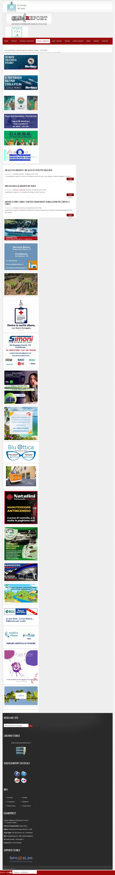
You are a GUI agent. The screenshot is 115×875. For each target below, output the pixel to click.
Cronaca (16, 174)
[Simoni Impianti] (21, 351)
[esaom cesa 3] (21, 229)
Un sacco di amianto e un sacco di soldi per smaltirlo (28, 170)
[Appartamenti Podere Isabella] (21, 667)
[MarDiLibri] (21, 121)
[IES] (21, 387)
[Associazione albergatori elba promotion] (21, 103)
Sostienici (25, 802)
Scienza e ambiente (19, 190)
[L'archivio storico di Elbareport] (21, 751)
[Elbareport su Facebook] (17, 774)
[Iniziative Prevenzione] (21, 507)
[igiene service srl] (21, 543)
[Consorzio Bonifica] (21, 593)
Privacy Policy (11, 806)
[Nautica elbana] (21, 637)
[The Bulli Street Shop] (21, 476)
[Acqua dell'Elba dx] (17, 32)
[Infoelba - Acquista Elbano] (21, 423)
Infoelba (12, 869)
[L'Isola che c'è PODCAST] (21, 315)
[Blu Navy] (21, 62)
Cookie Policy (26, 806)
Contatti (24, 797)
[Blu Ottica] (21, 452)
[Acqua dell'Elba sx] (17, 6)
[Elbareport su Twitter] (24, 774)
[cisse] (21, 138)
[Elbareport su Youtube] (17, 780)
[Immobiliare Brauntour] (21, 256)
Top (4, 866)
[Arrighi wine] (21, 284)
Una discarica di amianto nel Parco (20, 186)
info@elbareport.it (12, 836)
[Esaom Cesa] (21, 155)
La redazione (11, 802)
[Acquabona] (21, 695)
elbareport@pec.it (27, 836)
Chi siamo (10, 797)
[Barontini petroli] (21, 572)
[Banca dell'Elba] (21, 615)
